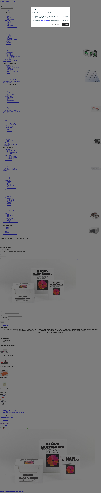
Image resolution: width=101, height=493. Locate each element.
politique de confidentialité (45, 20)
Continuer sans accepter (55, 24)
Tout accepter (65, 24)
